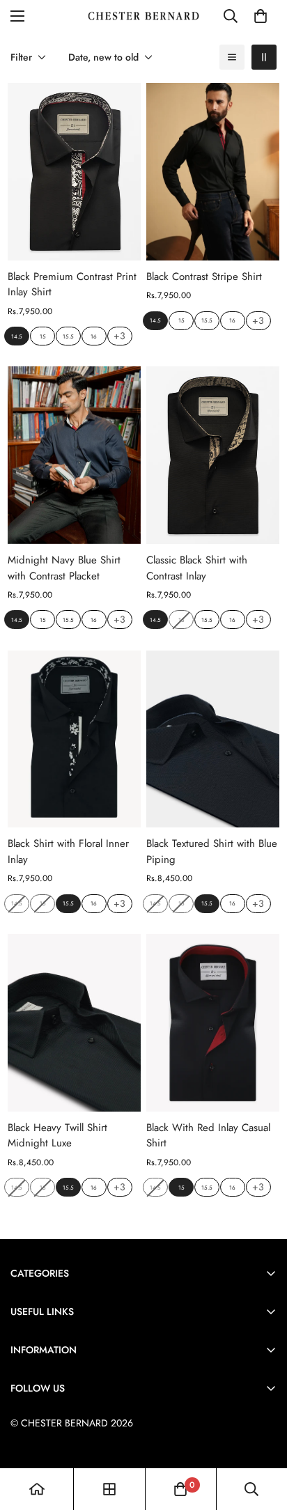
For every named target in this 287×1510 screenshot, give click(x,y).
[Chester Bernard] (143, 16)
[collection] (109, 1489)
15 (43, 336)
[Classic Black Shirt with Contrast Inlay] (212, 455)
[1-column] (232, 57)
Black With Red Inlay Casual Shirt (208, 1135)
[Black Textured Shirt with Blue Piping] (212, 739)
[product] (37, 1489)
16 (94, 336)
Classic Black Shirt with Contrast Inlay (196, 568)
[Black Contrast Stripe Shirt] (212, 171)
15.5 (68, 336)
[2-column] (264, 57)
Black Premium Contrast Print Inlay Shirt (72, 284)
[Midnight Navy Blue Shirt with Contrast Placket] (74, 455)
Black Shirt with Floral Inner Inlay (68, 851)
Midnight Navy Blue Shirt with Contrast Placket (64, 568)
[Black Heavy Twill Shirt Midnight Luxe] (74, 1023)
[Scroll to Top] (262, 1436)
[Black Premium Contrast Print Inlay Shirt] (74, 171)
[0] (261, 16)
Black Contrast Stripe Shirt (204, 276)
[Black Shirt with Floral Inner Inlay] (74, 739)
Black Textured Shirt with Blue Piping (211, 851)
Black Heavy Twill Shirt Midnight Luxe (57, 1135)
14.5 (16, 336)
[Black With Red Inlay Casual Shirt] (212, 1023)
